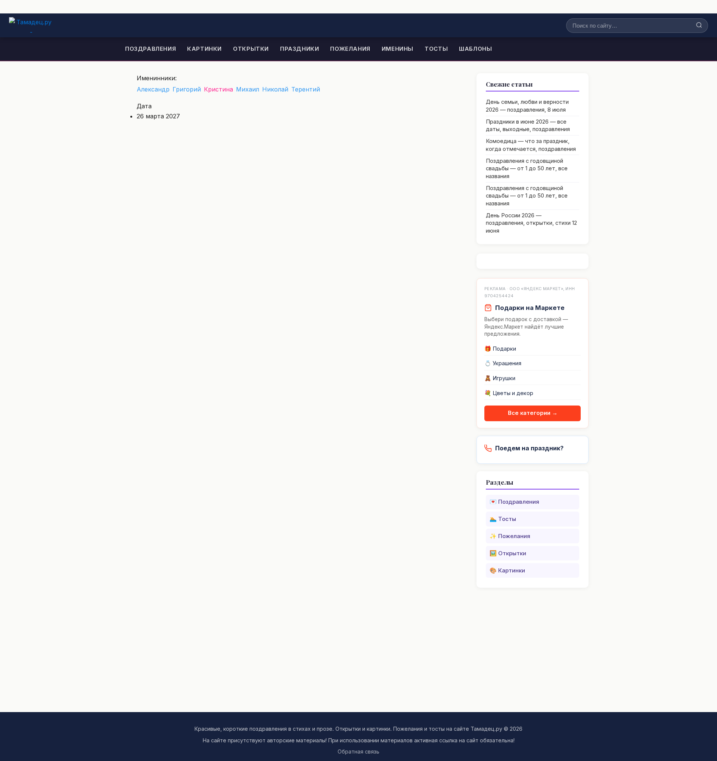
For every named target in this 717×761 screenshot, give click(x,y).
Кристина (218, 89)
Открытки (251, 48)
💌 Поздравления (514, 501)
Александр (153, 89)
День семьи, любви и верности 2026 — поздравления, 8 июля (527, 106)
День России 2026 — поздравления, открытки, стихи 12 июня (531, 223)
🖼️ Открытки (508, 553)
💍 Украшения (502, 363)
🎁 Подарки (500, 348)
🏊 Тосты (503, 518)
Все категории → (533, 413)
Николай (275, 89)
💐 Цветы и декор (508, 393)
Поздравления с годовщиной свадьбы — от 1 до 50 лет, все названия (527, 169)
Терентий (305, 89)
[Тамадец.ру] (31, 25)
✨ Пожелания (510, 536)
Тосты (436, 48)
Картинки (204, 48)
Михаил (247, 89)
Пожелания (350, 48)
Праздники (299, 48)
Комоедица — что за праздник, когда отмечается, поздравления (531, 145)
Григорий (187, 89)
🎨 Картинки (507, 570)
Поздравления (150, 48)
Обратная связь (358, 751)
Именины (397, 48)
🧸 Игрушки (499, 378)
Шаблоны (475, 48)
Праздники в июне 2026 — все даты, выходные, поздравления (528, 125)
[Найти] (699, 25)
